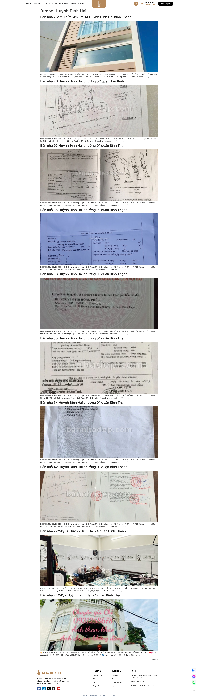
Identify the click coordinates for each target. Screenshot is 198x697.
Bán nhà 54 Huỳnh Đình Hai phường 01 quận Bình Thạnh (84, 403)
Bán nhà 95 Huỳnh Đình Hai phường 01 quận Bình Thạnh (83, 146)
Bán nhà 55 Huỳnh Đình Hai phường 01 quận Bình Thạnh (83, 338)
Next (155, 660)
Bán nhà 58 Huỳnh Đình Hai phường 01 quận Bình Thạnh (83, 274)
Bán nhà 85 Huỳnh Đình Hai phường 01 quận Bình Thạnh (83, 210)
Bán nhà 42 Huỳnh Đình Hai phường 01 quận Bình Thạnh (84, 467)
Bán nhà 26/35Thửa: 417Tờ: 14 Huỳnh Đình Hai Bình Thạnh (86, 17)
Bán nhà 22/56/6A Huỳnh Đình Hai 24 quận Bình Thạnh (83, 531)
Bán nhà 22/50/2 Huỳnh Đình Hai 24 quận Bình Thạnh (82, 595)
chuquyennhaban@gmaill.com (145, 685)
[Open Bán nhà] (41, 4)
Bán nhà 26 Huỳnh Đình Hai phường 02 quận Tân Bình (82, 81)
